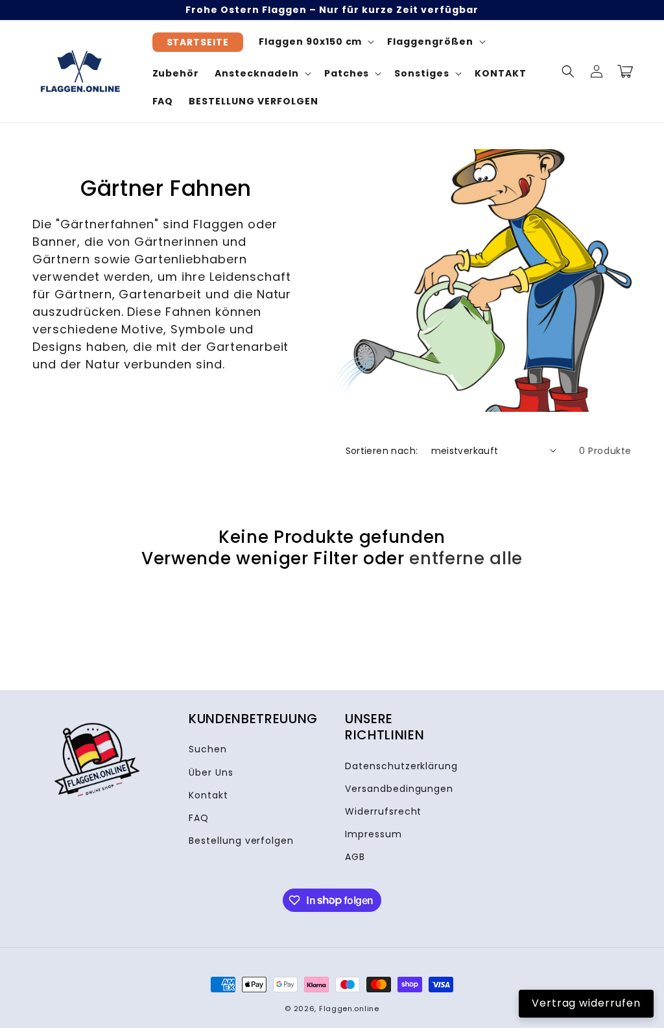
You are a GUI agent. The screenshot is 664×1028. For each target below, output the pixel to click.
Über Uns (211, 772)
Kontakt (208, 795)
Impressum (373, 834)
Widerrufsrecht (383, 811)
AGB (355, 856)
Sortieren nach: (382, 450)
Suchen (208, 749)
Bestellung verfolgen (241, 840)
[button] (568, 71)
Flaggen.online (349, 1008)
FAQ (199, 817)
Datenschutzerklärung (401, 765)
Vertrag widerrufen (586, 1003)
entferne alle (466, 558)
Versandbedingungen (399, 788)
